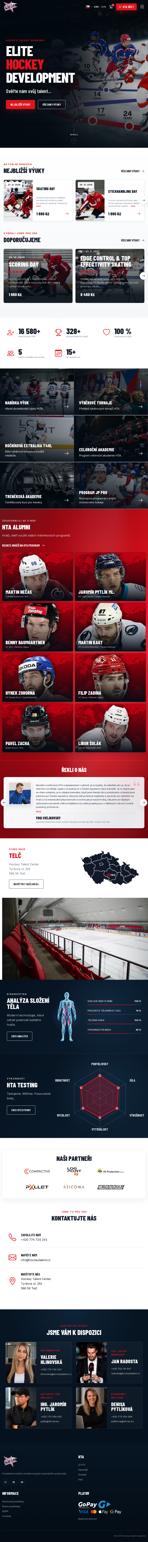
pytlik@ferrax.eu (50, 1421)
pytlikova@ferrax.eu (122, 1421)
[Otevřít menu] (142, 7)
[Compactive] (37, 1171)
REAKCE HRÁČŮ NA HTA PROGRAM (21, 545)
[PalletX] (37, 1187)
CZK (96, 6)
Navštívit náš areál (26, 884)
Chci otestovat (21, 1110)
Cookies (6, 1516)
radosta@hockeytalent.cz (124, 1373)
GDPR (5, 1511)
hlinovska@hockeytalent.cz (54, 1374)
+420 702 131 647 (121, 1368)
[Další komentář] (143, 802)
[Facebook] (13, 1482)
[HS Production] (110, 1171)
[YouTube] (22, 1482)
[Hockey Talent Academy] (10, 7)
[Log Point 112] (74, 1171)
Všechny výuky (51, 104)
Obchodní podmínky (13, 1501)
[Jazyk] (89, 7)
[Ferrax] (110, 1187)
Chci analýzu (19, 1036)
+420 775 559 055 (51, 1416)
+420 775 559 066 (121, 1416)
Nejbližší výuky (20, 104)
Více (38, 811)
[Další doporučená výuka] (143, 276)
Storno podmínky (11, 1506)
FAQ (80, 1479)
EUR (103, 6)
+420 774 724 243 (51, 1369)
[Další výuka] (143, 200)
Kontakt (82, 1474)
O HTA (81, 1464)
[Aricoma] (74, 1187)
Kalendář (83, 1469)
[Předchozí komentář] (4, 802)
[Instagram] (5, 1482)
